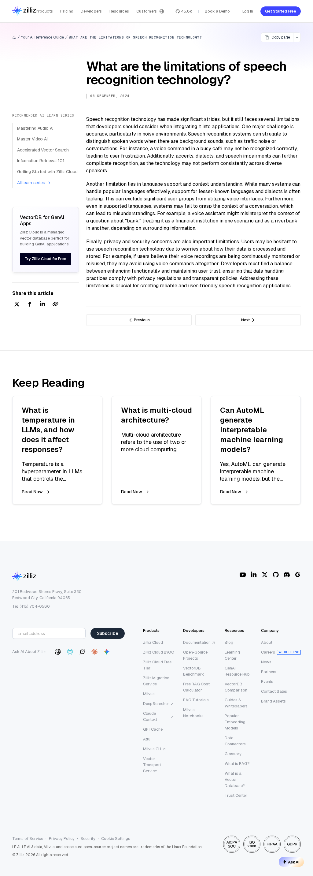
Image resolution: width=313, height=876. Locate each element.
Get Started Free (280, 11)
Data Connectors (235, 741)
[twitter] (16, 304)
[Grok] (82, 652)
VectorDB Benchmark (193, 671)
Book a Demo (217, 11)
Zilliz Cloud (153, 642)
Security (87, 838)
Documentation (197, 642)
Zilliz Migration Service (156, 681)
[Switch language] (162, 11)
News (266, 662)
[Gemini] (107, 652)
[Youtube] (243, 575)
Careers (268, 652)
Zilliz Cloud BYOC (158, 652)
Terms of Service (27, 838)
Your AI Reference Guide (42, 37)
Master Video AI (32, 139)
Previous (142, 319)
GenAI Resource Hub (237, 671)
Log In (247, 11)
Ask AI (294, 861)
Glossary (233, 753)
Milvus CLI (152, 748)
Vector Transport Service (152, 764)
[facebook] (29, 304)
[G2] (298, 575)
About (266, 642)
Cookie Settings (115, 838)
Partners (268, 671)
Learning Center (232, 655)
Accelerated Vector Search (43, 150)
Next (245, 319)
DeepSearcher (156, 703)
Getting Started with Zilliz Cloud (47, 171)
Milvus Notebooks (193, 712)
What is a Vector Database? (235, 779)
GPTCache (153, 729)
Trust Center (236, 795)
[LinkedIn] (254, 575)
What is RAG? (237, 763)
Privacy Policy (62, 838)
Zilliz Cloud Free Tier (157, 665)
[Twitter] (265, 575)
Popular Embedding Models (235, 722)
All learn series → (33, 182)
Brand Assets (273, 701)
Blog (229, 642)
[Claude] (94, 652)
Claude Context (150, 716)
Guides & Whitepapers (236, 703)
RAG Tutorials (196, 700)
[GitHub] (276, 575)
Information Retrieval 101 (40, 160)
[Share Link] (55, 304)
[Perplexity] (70, 652)
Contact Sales (274, 691)
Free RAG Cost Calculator (196, 687)
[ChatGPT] (58, 652)
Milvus (149, 693)
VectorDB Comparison (236, 687)
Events (267, 681)
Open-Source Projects (195, 655)
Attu (146, 739)
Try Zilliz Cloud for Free (45, 258)
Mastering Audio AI (35, 128)
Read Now (32, 491)
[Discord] (287, 575)
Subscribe (107, 633)
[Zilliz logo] (24, 11)
